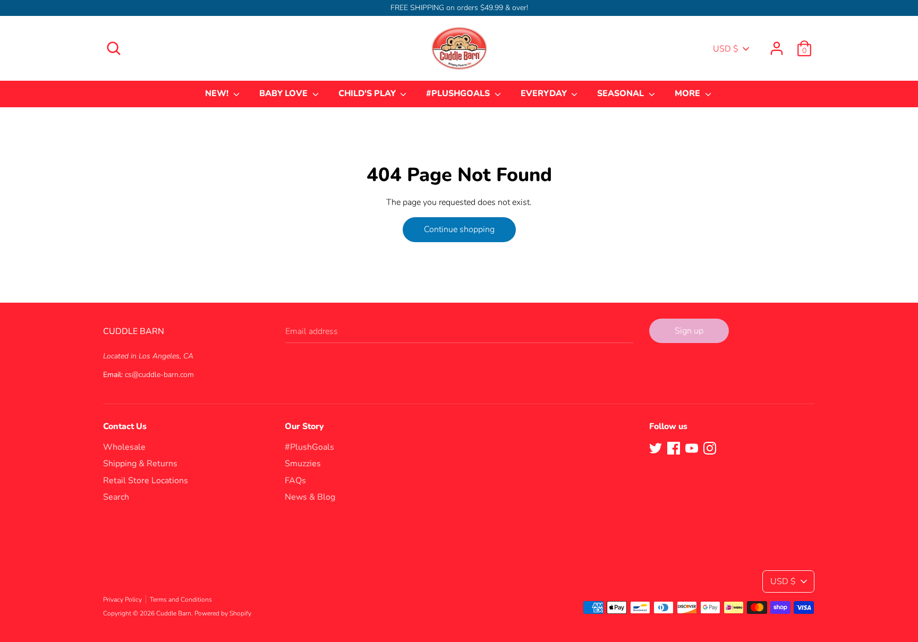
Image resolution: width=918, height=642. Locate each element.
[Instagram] (709, 447)
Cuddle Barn (173, 613)
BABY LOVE (284, 93)
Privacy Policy (122, 599)
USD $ (725, 49)
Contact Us (125, 426)
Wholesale (124, 447)
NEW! (218, 93)
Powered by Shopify (222, 613)
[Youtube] (691, 447)
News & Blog (310, 497)
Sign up (689, 331)
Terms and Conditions (181, 599)
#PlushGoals (309, 447)
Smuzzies (303, 463)
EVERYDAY (545, 93)
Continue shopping (459, 229)
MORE (688, 93)
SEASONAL (621, 93)
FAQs (295, 480)
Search (116, 497)
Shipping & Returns (140, 463)
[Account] (776, 44)
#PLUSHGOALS (459, 93)
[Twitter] (655, 447)
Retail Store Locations (145, 480)
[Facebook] (673, 447)
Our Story (304, 426)
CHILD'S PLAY (368, 93)
